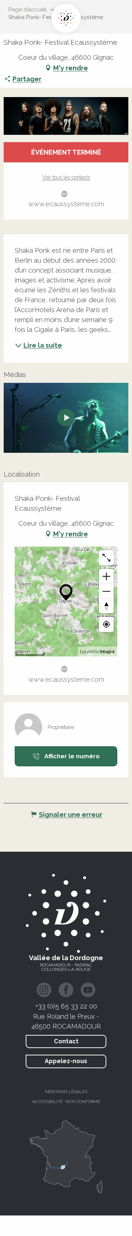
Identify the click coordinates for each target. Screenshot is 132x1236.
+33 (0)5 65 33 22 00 (66, 1006)
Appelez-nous (66, 1061)
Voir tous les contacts (66, 177)
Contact (66, 1041)
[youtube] (66, 417)
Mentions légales (66, 1091)
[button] (66, 116)
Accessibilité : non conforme (66, 1101)
